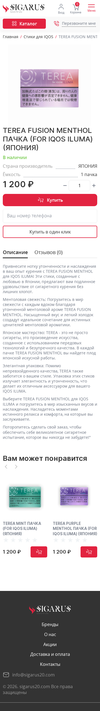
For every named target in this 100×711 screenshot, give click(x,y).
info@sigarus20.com (33, 675)
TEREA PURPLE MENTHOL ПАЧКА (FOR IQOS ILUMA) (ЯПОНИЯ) (75, 528)
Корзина (75, 12)
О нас (50, 634)
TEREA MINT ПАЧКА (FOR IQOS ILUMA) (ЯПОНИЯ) (22, 528)
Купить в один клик (50, 232)
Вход (61, 12)
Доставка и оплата (50, 654)
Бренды (50, 624)
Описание (15, 252)
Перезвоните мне (79, 23)
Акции (50, 644)
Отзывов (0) (48, 252)
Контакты (50, 664)
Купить (55, 200)
